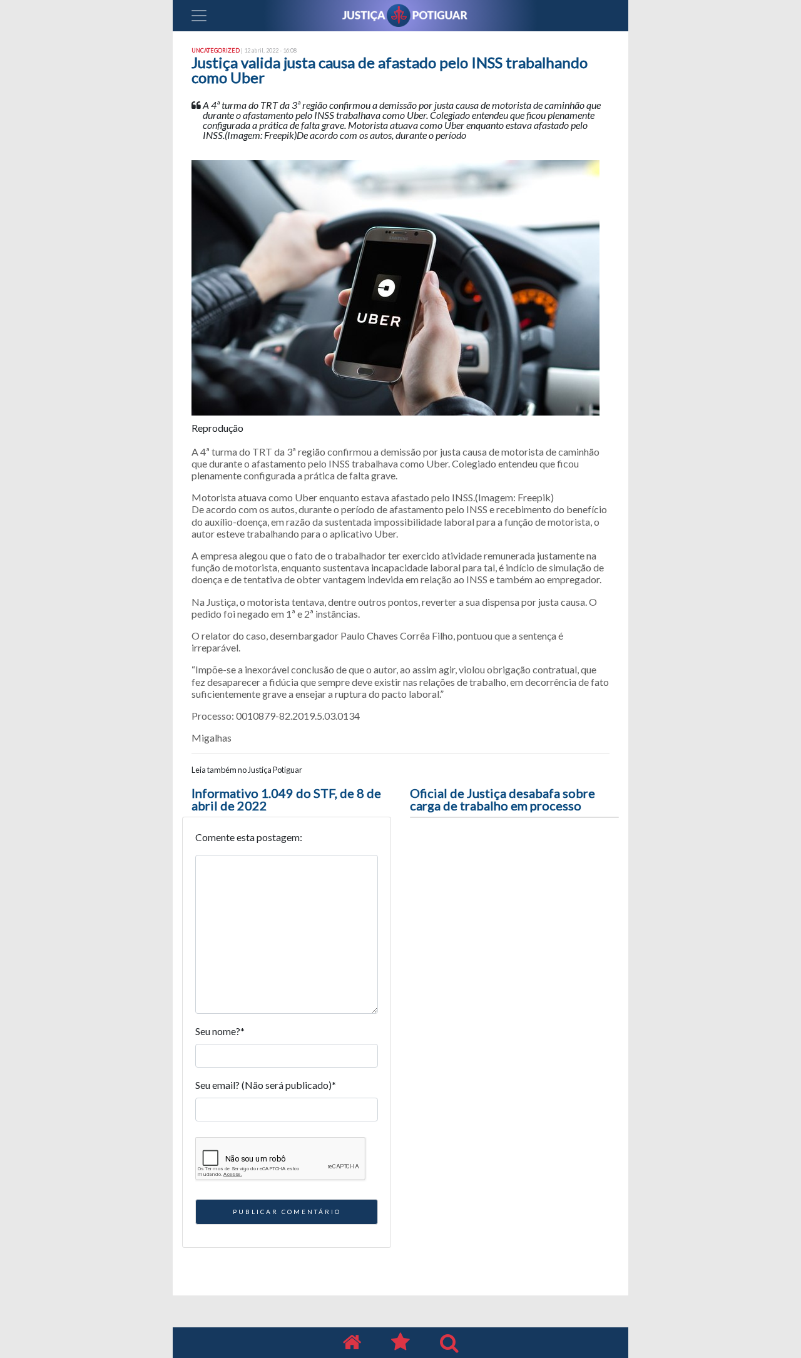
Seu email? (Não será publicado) (265, 1085)
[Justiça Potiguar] (351, 1342)
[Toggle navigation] (199, 16)
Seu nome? (220, 1031)
